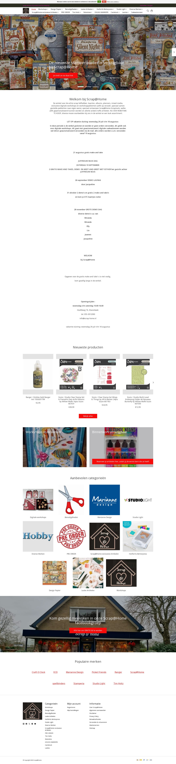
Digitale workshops (38, 517)
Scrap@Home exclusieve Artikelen (105, 554)
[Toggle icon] (147, 11)
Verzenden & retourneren (98, 722)
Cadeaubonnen (136, 12)
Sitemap (92, 728)
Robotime (48, 739)
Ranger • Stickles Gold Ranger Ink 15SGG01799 (38, 398)
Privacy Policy (93, 716)
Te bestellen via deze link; (87, 75)
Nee (104, 1)
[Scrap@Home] (26, 11)
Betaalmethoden (95, 719)
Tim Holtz (48, 736)
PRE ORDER (65, 12)
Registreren (71, 707)
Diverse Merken (38, 554)
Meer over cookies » (113, 1)
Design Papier (54, 590)
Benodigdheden (71, 517)
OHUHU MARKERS (101, 12)
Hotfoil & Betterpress (138, 554)
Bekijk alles (88, 416)
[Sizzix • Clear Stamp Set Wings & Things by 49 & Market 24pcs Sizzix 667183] (104, 374)
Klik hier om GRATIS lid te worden (88, 630)
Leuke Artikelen (88, 590)
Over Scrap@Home (95, 707)
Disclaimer (92, 713)
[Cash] (137, 760)
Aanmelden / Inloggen (146, 5)
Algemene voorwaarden (97, 710)
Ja (99, 1)
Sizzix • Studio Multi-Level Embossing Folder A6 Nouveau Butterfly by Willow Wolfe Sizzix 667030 (138, 400)
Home (33, 9)
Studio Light (138, 517)
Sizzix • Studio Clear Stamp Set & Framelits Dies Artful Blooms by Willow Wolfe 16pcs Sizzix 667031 (71, 400)
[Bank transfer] (151, 760)
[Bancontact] (147, 760)
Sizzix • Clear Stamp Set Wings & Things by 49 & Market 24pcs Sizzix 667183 (104, 399)
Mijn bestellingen (73, 710)
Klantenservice (94, 725)
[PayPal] (144, 760)
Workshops (121, 590)
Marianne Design (105, 517)
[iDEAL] (140, 760)
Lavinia (47, 748)
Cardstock (48, 745)
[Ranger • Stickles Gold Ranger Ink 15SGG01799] (38, 374)
